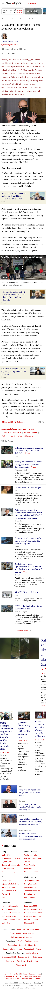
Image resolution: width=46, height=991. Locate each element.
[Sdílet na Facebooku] (39, 422)
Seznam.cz (31, 3)
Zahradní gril (29, 949)
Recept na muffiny (31, 884)
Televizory (21, 961)
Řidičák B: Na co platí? (33, 916)
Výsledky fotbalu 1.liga (10, 884)
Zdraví (17, 547)
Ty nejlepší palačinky (32, 880)
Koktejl (17, 575)
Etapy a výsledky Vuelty (33, 858)
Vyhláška (31, 429)
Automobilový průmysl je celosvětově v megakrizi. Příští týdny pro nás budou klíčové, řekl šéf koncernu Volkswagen (29, 513)
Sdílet (16, 49)
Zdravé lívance (30, 887)
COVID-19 (17, 432)
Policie (19, 436)
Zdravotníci (29, 436)
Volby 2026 (6, 855)
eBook (7, 49)
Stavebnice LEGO (9, 957)
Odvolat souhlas (12, 979)
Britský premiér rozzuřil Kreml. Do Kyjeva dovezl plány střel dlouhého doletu (29, 464)
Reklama (23, 974)
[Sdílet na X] (43, 422)
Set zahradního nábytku (12, 949)
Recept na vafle (30, 894)
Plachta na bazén (31, 941)
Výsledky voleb (7, 862)
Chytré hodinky (33, 961)
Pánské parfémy (22, 965)
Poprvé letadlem (8, 909)
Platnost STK (29, 923)
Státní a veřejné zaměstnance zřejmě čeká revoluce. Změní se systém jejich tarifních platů (6, 735)
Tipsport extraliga (8, 887)
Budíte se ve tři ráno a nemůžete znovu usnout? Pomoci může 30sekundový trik (29, 541)
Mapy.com (21, 929)
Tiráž (39, 974)
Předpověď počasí (34, 929)
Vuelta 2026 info (30, 855)
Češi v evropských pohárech (22, 937)
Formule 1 (6, 894)
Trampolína (12, 945)
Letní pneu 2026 (30, 906)
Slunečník (22, 945)
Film (16, 490)
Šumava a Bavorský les (11, 913)
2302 (24, 49)
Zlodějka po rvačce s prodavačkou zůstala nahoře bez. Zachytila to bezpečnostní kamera (28, 567)
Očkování (22, 429)
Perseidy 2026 (15, 933)
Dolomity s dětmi (8, 923)
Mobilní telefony (32, 953)
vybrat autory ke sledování (10, 45)
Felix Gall (28, 868)
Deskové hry (10, 961)
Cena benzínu (28, 933)
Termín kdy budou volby (11, 865)
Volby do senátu (8, 868)
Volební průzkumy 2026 (11, 858)
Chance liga (6, 880)
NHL (3, 897)
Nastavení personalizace (30, 979)
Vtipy (16, 456)
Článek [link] (3, 260)
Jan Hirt (27, 862)
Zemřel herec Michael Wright (28, 487)
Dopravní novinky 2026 (33, 913)
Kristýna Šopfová (7, 41)
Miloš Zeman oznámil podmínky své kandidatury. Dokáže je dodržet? (29, 450)
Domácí (4, 202)
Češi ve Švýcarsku (9, 916)
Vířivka (38, 949)
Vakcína (27, 432)
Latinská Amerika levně (11, 919)
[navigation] (3, 3)
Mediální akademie (9, 976)
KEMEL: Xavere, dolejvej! (27, 592)
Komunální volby (8, 872)
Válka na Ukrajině (21, 470)
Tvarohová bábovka (32, 891)
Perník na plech (30, 897)
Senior (34, 432)
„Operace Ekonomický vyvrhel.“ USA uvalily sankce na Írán (24, 730)
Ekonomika (18, 521)
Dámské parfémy (24, 957)
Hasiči (12, 436)
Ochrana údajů (36, 976)
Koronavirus (6, 432)
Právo (16, 41)
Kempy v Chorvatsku (10, 906)
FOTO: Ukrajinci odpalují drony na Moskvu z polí (29, 607)
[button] (23, 110)
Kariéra (32, 974)
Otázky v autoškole (31, 919)
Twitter (15, 974)
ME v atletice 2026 (9, 891)
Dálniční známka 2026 (33, 909)
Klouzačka (32, 945)
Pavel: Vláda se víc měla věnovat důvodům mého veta (40, 729)
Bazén (20, 941)
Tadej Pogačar (29, 865)
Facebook (7, 974)
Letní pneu (37, 957)
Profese (4, 436)
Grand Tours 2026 (31, 872)
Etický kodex (23, 976)
